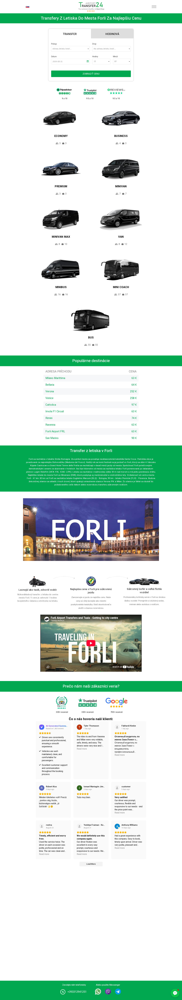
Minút (115, 56)
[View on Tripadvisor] (79, 826)
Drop (94, 44)
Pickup (54, 44)
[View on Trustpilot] (117, 727)
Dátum (54, 56)
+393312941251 (77, 992)
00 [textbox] (115, 61)
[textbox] (70, 49)
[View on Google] (79, 727)
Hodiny (95, 56)
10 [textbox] (95, 61)
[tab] (69, 33)
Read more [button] (82, 748)
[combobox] (70, 49)
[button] (175, 993)
